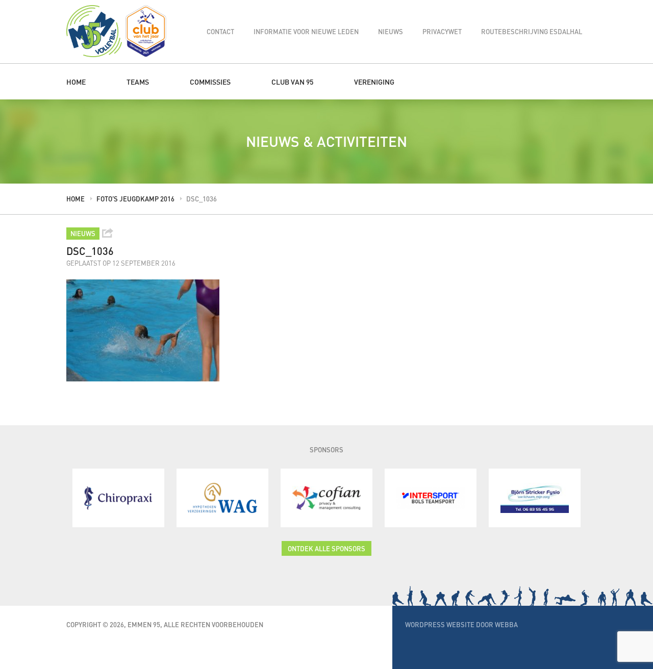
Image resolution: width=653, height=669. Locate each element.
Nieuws (390, 31)
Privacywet (442, 31)
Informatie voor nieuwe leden (306, 31)
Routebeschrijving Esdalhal (531, 31)
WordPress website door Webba (461, 624)
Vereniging (374, 81)
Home (76, 81)
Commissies (210, 81)
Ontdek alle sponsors (326, 548)
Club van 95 (292, 81)
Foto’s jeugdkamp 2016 (135, 198)
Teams (138, 81)
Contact (220, 31)
